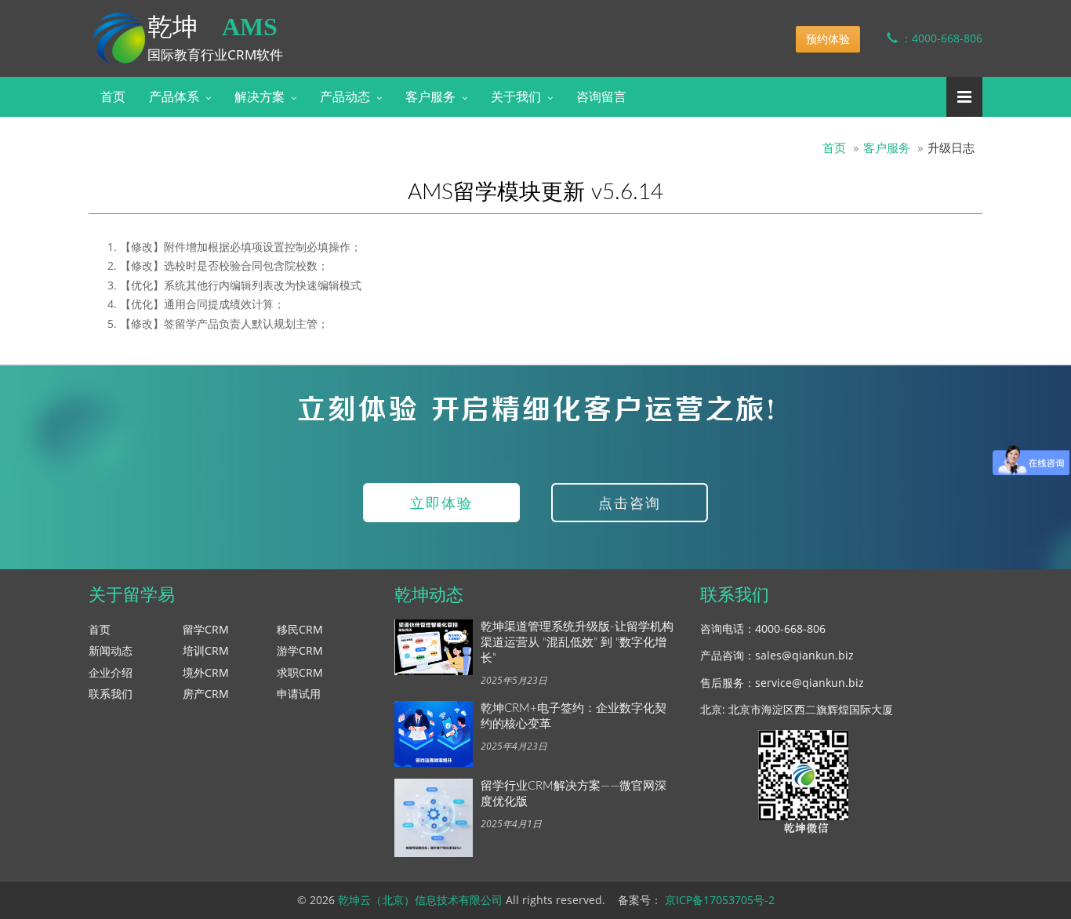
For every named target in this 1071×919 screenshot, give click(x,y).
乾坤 (212, 27)
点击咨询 (629, 502)
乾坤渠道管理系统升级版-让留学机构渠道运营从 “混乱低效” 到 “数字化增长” (577, 642)
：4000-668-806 (940, 38)
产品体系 (174, 97)
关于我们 (516, 97)
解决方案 (259, 97)
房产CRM (206, 693)
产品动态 (345, 97)
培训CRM (206, 650)
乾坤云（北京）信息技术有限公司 (420, 899)
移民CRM (300, 629)
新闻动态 (111, 650)
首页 (112, 97)
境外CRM (206, 672)
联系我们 (111, 693)
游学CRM (300, 650)
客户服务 (430, 97)
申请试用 (299, 693)
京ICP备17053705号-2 (720, 899)
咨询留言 (601, 97)
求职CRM (300, 672)
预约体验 (828, 38)
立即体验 (441, 502)
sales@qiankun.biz (804, 655)
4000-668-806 (790, 628)
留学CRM (206, 629)
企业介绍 (111, 672)
